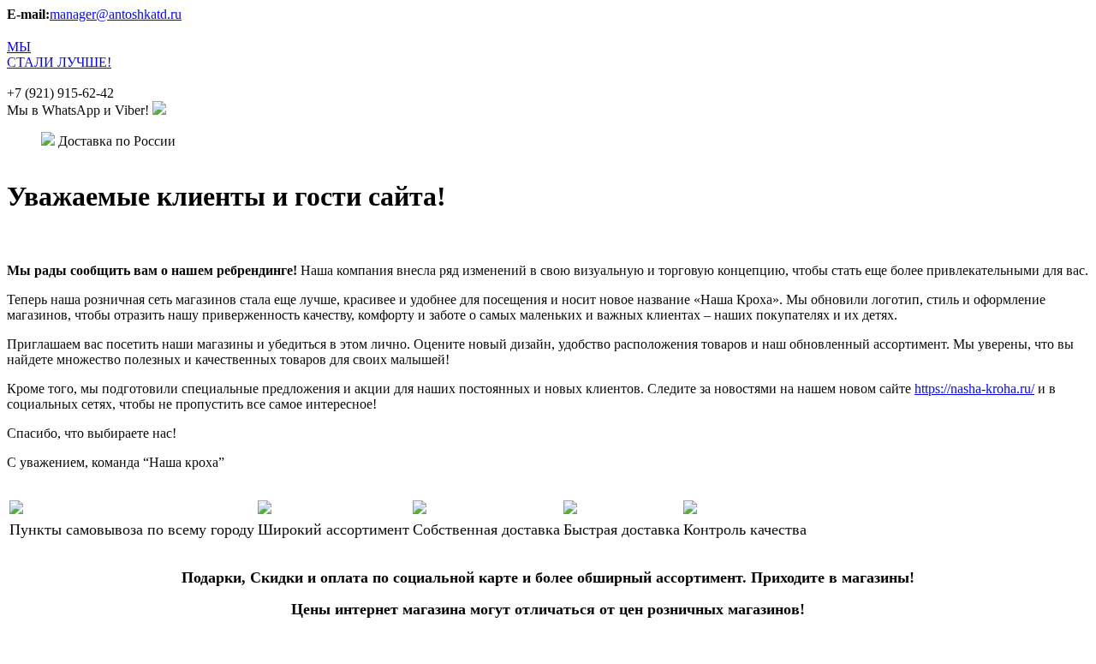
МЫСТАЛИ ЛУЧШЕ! (59, 54)
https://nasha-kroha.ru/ (974, 388)
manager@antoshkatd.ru (116, 14)
